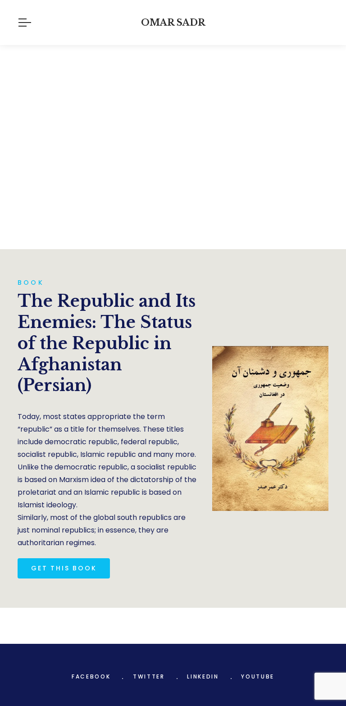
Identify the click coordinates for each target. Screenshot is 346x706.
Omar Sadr (173, 22)
